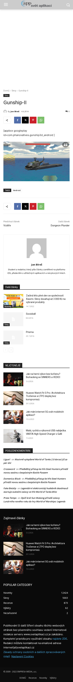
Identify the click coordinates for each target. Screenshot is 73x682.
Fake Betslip (9, 488)
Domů (6, 90)
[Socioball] (13, 319)
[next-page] (11, 350)
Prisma (30, 332)
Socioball (31, 313)
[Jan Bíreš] (5, 111)
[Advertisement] (36, 47)
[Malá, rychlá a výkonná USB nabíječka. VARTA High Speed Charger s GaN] (13, 436)
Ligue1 (6, 459)
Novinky (7, 306)
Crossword (9, 469)
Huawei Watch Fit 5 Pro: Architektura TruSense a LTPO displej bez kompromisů (45, 396)
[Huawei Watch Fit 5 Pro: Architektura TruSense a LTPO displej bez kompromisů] (13, 398)
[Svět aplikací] (36, 4)
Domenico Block (11, 478)
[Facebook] (17, 120)
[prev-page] (5, 350)
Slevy (14, 90)
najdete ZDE (59, 638)
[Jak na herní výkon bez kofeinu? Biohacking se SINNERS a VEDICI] (13, 379)
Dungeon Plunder (60, 225)
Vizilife (7, 225)
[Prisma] (13, 337)
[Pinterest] (33, 120)
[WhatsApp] (41, 120)
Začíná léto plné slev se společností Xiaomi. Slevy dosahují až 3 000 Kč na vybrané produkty (46, 299)
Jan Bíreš (15, 111)
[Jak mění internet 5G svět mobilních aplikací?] (13, 417)
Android (17, 190)
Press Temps (9, 497)
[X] (25, 120)
